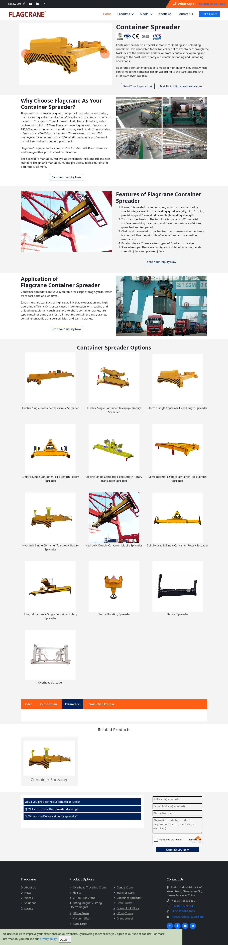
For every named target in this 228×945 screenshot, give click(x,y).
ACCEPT (65, 939)
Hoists (77, 892)
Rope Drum (80, 923)
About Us (165, 14)
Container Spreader (129, 898)
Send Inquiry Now (177, 850)
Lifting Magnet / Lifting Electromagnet (86, 905)
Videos (28, 898)
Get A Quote (209, 14)
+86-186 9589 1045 (211, 4)
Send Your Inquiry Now (137, 86)
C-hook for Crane (84, 898)
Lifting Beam (81, 913)
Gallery (28, 908)
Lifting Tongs (125, 913)
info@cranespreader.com (188, 916)
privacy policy (48, 939)
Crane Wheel (125, 918)
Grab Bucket (124, 903)
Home (107, 14)
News (27, 892)
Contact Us (185, 14)
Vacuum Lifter (82, 918)
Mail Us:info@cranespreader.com (181, 86)
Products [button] (123, 14)
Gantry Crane (125, 887)
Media (144, 14)
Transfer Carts (126, 892)
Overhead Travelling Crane (89, 887)
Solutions (30, 903)
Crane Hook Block (128, 908)
